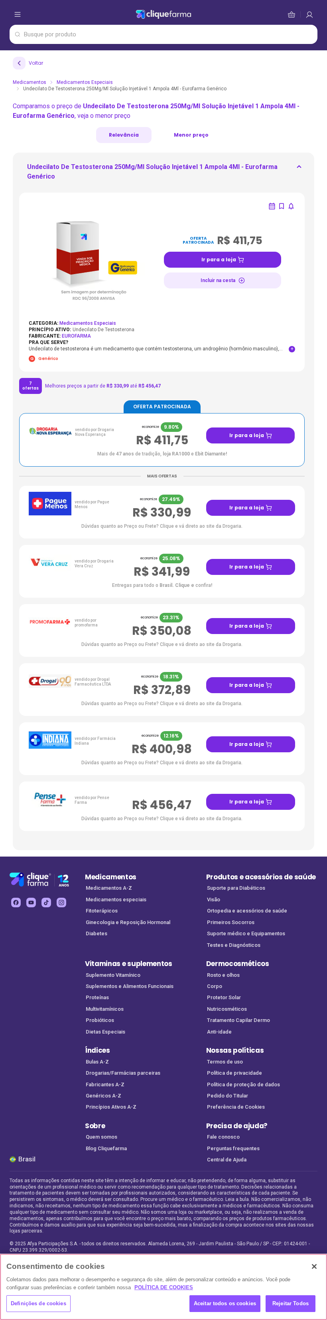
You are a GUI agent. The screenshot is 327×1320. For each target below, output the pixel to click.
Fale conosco (223, 1137)
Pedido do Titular (227, 1096)
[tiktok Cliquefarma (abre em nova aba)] (46, 902)
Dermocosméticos (237, 963)
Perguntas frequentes (233, 1148)
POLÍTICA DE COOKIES (163, 1287)
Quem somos (101, 1137)
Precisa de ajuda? (237, 1125)
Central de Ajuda (226, 1160)
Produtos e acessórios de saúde (261, 877)
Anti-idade (219, 1032)
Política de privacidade (234, 1073)
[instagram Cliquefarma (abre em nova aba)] (61, 902)
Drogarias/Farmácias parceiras (123, 1073)
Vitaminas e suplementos (128, 963)
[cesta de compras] (309, 14)
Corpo (214, 986)
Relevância (124, 134)
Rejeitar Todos (290, 1303)
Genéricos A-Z (103, 1096)
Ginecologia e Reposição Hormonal (128, 922)
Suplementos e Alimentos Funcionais (129, 986)
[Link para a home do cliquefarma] (163, 14)
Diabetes (96, 933)
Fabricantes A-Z (105, 1084)
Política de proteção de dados (243, 1084)
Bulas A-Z (97, 1062)
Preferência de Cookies (236, 1107)
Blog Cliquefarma (106, 1148)
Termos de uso (225, 1062)
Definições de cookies (38, 1303)
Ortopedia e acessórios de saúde (247, 911)
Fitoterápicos (102, 911)
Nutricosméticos (227, 1009)
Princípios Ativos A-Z (111, 1107)
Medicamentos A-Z (109, 888)
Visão (213, 900)
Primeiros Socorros (230, 922)
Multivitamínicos (105, 1009)
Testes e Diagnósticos (233, 945)
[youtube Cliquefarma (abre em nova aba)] (31, 902)
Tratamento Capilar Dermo (238, 1020)
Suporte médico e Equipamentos (246, 933)
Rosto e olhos (223, 975)
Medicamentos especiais (116, 900)
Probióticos (100, 1020)
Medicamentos (29, 82)
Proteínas (97, 997)
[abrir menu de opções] (18, 14)
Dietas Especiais (105, 1032)
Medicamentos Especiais (85, 82)
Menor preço (191, 134)
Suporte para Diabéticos (236, 888)
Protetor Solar (224, 997)
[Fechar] (314, 1266)
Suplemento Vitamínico (113, 975)
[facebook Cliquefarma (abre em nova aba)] (16, 902)
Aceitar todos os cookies (225, 1303)
